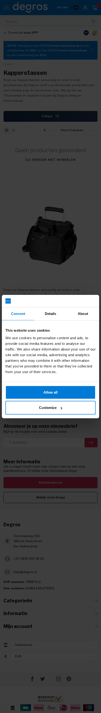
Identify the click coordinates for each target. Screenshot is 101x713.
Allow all (50, 392)
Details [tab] (50, 314)
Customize (48, 408)
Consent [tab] (18, 314)
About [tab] (83, 314)
